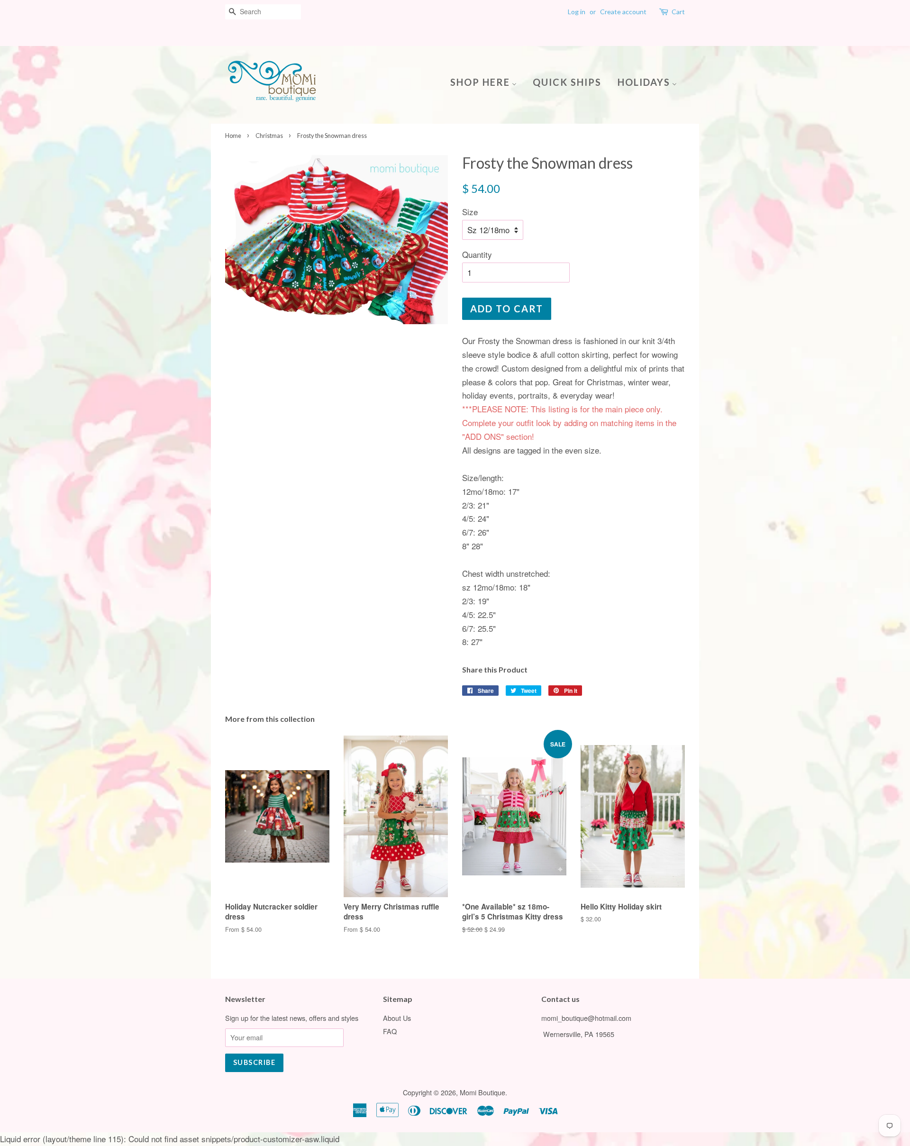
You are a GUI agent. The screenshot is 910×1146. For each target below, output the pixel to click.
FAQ (390, 1031)
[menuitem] (487, 81)
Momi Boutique (482, 1092)
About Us (397, 1018)
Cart (678, 12)
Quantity (477, 254)
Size (470, 212)
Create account (623, 12)
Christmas (269, 135)
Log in (576, 12)
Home (233, 135)
